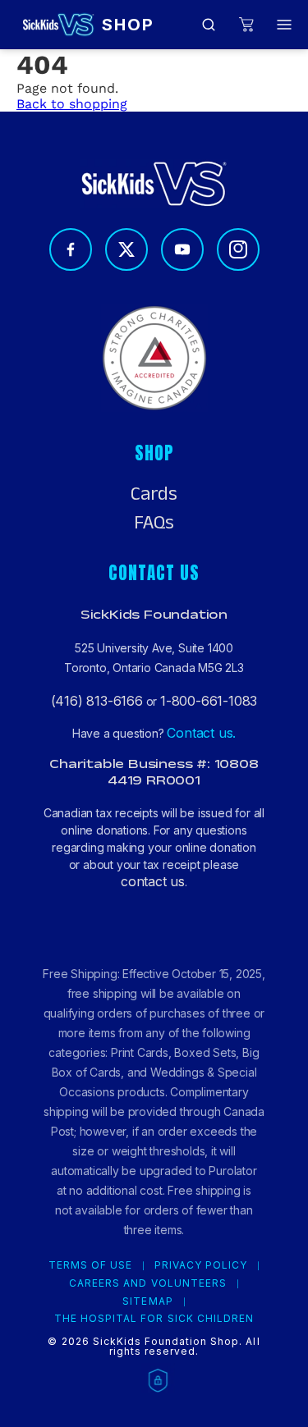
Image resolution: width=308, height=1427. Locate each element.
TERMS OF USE (90, 1265)
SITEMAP (147, 1301)
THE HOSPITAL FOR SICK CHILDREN (154, 1319)
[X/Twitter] (126, 249)
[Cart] (246, 25)
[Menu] (284, 24)
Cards (154, 494)
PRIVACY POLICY (200, 1265)
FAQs (153, 523)
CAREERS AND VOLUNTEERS (148, 1283)
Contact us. (201, 733)
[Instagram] (238, 249)
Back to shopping (71, 104)
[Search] (209, 25)
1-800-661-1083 (208, 701)
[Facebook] (70, 249)
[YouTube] (182, 249)
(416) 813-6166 (97, 701)
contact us (153, 881)
